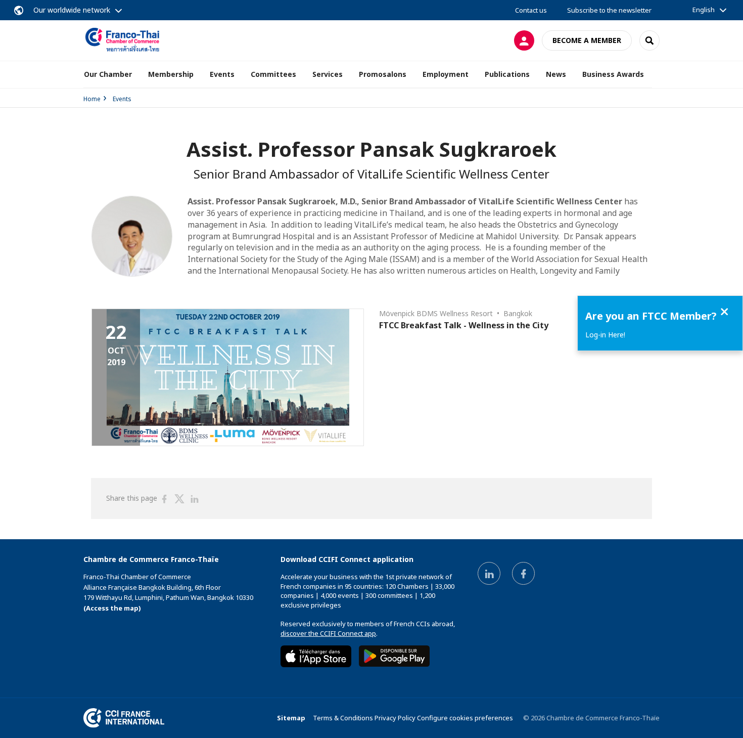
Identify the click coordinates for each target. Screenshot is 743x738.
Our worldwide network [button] (71, 10)
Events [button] (222, 74)
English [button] (703, 9)
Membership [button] (171, 74)
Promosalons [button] (382, 74)
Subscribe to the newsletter (609, 10)
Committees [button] (273, 74)
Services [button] (327, 74)
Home (92, 99)
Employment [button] (446, 74)
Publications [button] (507, 74)
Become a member (586, 40)
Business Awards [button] (613, 74)
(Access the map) (112, 608)
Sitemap (291, 717)
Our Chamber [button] (108, 74)
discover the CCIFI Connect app (328, 633)
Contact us (531, 10)
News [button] (556, 74)
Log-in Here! (605, 334)
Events (122, 99)
